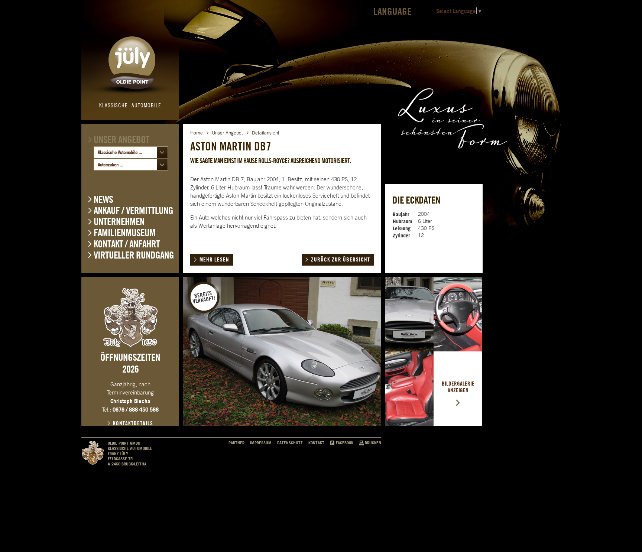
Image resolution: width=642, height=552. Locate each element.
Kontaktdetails (133, 423)
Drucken (373, 442)
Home (196, 133)
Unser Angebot (121, 139)
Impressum (261, 442)
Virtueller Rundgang (134, 255)
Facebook (344, 442)
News (103, 199)
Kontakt (316, 442)
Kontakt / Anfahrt (127, 244)
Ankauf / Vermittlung (133, 210)
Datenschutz (290, 442)
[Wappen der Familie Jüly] (130, 317)
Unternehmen (119, 221)
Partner (236, 442)
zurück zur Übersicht (340, 259)
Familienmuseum (124, 232)
